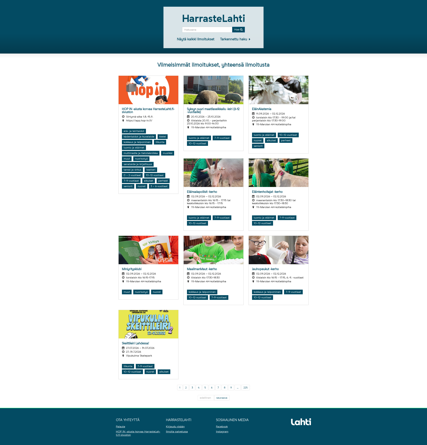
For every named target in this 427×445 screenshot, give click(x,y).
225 (246, 387)
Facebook (222, 426)
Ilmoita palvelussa (177, 431)
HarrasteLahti (213, 18)
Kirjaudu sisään (175, 426)
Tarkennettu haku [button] (234, 39)
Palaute (120, 426)
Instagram (222, 431)
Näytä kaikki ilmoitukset (195, 39)
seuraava (221, 397)
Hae (237, 29)
